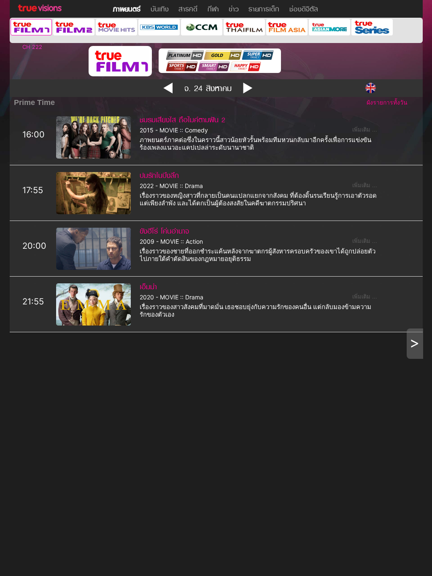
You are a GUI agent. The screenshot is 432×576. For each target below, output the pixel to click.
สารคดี (187, 8)
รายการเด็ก (263, 8)
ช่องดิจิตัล (303, 8)
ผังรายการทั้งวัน (387, 102)
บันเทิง (160, 8)
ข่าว (234, 8)
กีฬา (213, 8)
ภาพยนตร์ (126, 8)
